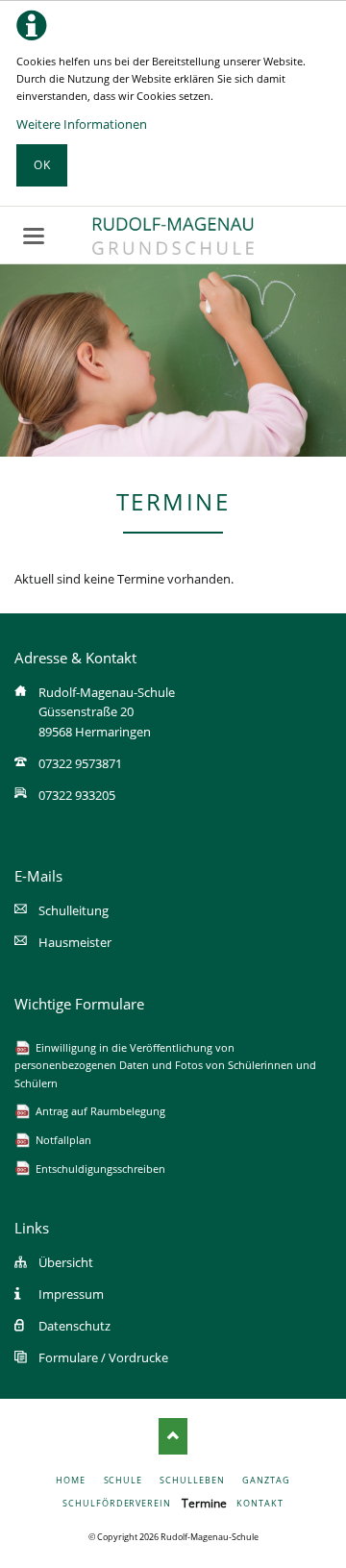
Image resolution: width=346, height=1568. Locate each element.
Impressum (71, 1294)
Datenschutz (74, 1325)
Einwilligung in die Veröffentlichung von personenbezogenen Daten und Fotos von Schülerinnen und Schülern (165, 1065)
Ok (42, 165)
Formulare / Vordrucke (103, 1357)
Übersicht (65, 1262)
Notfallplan (63, 1139)
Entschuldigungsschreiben (100, 1168)
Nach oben (173, 1436)
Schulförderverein (116, 1503)
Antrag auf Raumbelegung (100, 1111)
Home (71, 1480)
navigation (33, 236)
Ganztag (265, 1480)
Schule (123, 1480)
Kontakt (259, 1503)
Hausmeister (74, 942)
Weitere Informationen (81, 124)
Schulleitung (73, 910)
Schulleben (192, 1480)
